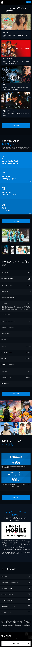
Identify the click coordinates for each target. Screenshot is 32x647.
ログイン (28, 2)
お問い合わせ (18, 638)
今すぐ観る (16, 125)
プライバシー (12, 638)
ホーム (2, 638)
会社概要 (6, 638)
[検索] (25, 2)
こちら (23, 309)
